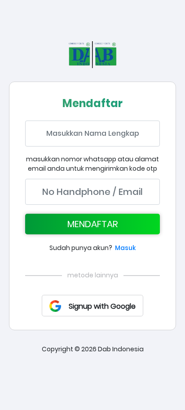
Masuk (125, 247)
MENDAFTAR (92, 224)
